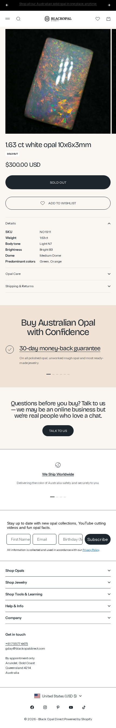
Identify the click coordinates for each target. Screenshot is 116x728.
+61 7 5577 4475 (16, 644)
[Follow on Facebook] (32, 707)
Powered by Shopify (78, 719)
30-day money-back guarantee (59, 348)
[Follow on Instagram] (45, 707)
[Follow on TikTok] (84, 707)
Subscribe (97, 539)
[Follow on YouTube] (71, 707)
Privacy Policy (91, 550)
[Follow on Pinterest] (58, 707)
